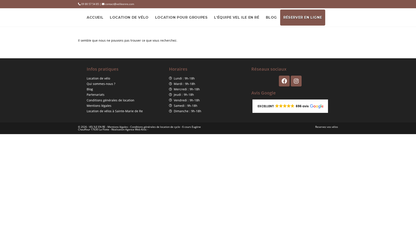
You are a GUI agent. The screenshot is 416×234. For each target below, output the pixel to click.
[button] (290, 106)
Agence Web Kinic (136, 129)
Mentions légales (117, 127)
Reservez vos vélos (326, 127)
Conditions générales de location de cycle (155, 127)
